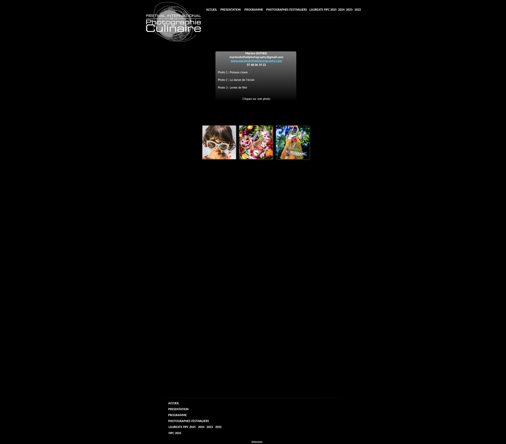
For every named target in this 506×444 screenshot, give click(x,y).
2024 (341, 9)
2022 (358, 9)
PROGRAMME (254, 9)
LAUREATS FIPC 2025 (323, 9)
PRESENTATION (230, 9)
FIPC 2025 (229, 27)
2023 (349, 9)
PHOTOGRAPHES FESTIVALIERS (286, 9)
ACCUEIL (211, 9)
